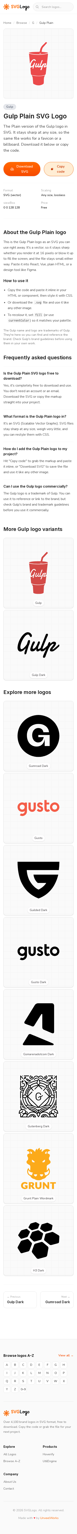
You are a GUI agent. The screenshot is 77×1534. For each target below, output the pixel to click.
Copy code (61, 169)
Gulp (9, 107)
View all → (66, 1355)
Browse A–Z (11, 1461)
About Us (9, 1482)
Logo (20, 1413)
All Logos (9, 1454)
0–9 (23, 1389)
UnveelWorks (49, 1518)
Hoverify (48, 1454)
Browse (21, 23)
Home (7, 23)
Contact (8, 1489)
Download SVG (24, 169)
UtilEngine (50, 1461)
